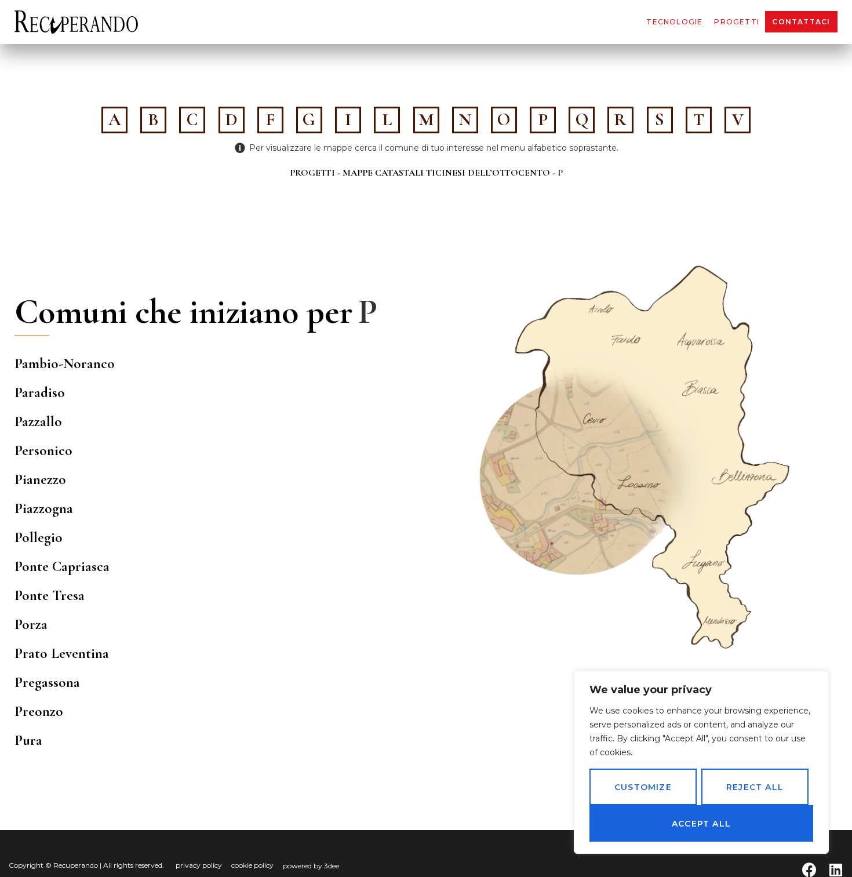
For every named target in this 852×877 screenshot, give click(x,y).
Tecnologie (674, 21)
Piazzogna (43, 508)
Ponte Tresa (49, 595)
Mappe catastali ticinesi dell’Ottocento (446, 173)
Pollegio (38, 537)
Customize (643, 787)
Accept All (701, 823)
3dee (331, 865)
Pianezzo (40, 479)
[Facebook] (809, 870)
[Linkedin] (835, 870)
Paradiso (39, 392)
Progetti (736, 21)
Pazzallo (38, 421)
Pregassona (47, 682)
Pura (28, 740)
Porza (31, 624)
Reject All (755, 787)
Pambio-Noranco (64, 363)
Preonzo (38, 711)
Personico (43, 450)
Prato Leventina (61, 653)
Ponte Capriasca (62, 566)
